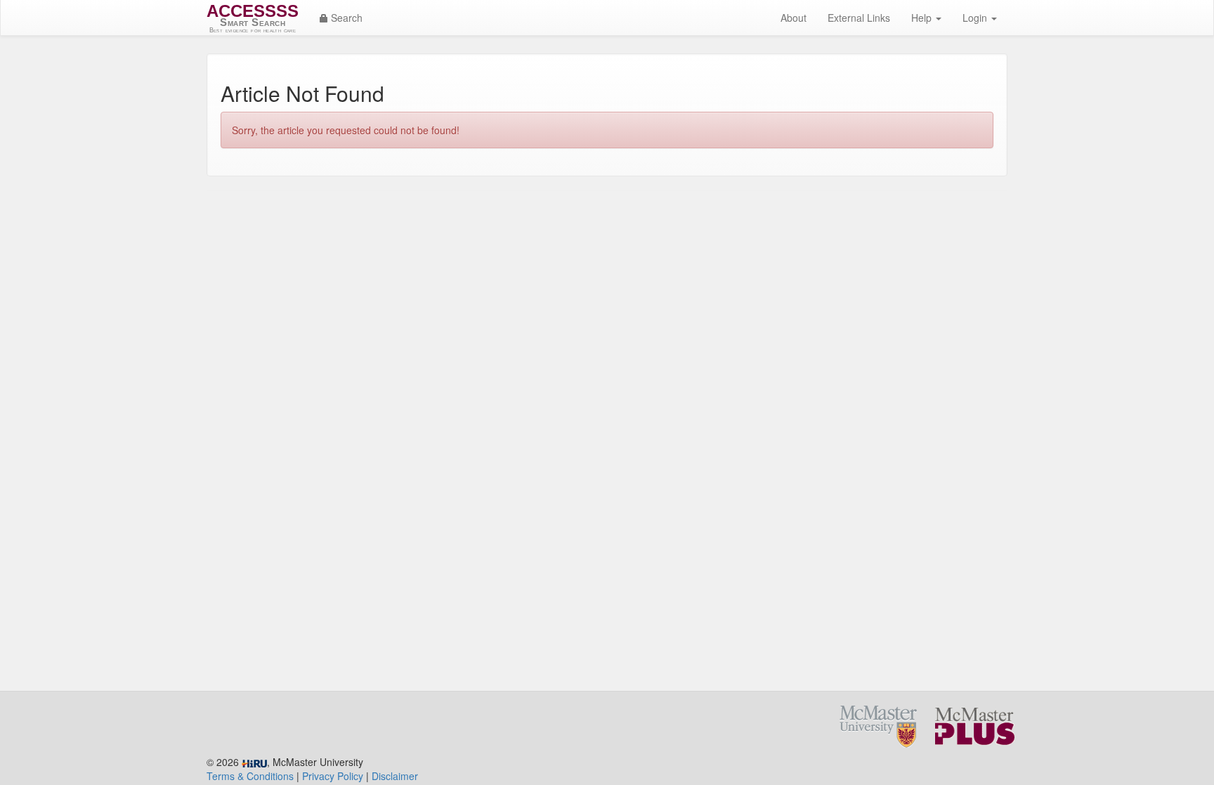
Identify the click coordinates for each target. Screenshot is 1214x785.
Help (922, 18)
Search (345, 18)
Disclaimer (395, 776)
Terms (250, 776)
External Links (859, 18)
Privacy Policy (332, 776)
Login (976, 18)
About (794, 18)
